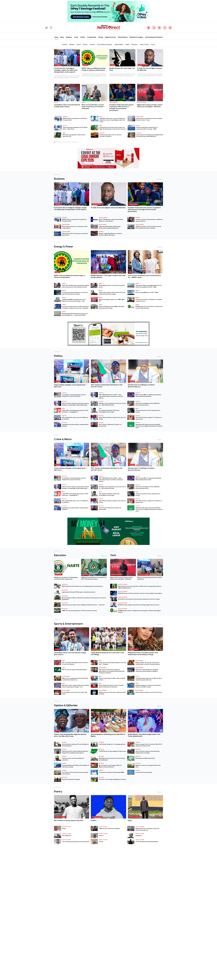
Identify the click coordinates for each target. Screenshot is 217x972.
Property (92, 44)
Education (134, 44)
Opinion (85, 44)
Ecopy (153, 44)
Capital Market (118, 44)
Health (127, 44)
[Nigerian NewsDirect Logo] (108, 27)
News (62, 37)
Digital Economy (110, 37)
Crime (76, 37)
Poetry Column (144, 44)
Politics (82, 37)
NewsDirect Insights (136, 37)
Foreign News (91, 37)
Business (69, 37)
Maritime (72, 44)
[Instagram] (148, 28)
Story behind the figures (104, 44)
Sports (79, 44)
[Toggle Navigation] (46, 27)
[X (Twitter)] (154, 28)
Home (56, 37)
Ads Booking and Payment (154, 37)
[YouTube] (159, 28)
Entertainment (123, 37)
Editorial (64, 44)
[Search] (51, 27)
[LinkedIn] (170, 28)
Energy (100, 37)
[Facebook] (165, 28)
